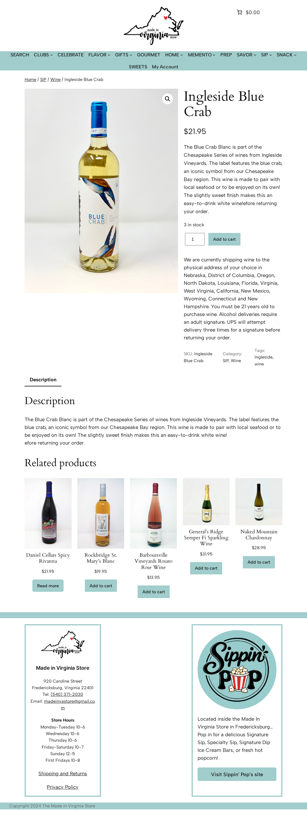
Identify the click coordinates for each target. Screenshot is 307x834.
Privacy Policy (63, 787)
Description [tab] (43, 380)
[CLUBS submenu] (51, 54)
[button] (167, 99)
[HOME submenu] (181, 54)
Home (30, 79)
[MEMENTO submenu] (214, 54)
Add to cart (224, 239)
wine (259, 364)
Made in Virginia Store (62, 668)
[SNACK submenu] (295, 54)
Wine (55, 79)
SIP (43, 79)
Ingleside (264, 357)
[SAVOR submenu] (255, 54)
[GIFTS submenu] (131, 54)
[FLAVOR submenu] (109, 54)
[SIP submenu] (270, 54)
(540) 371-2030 (67, 694)
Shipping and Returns (62, 773)
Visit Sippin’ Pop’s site (237, 774)
